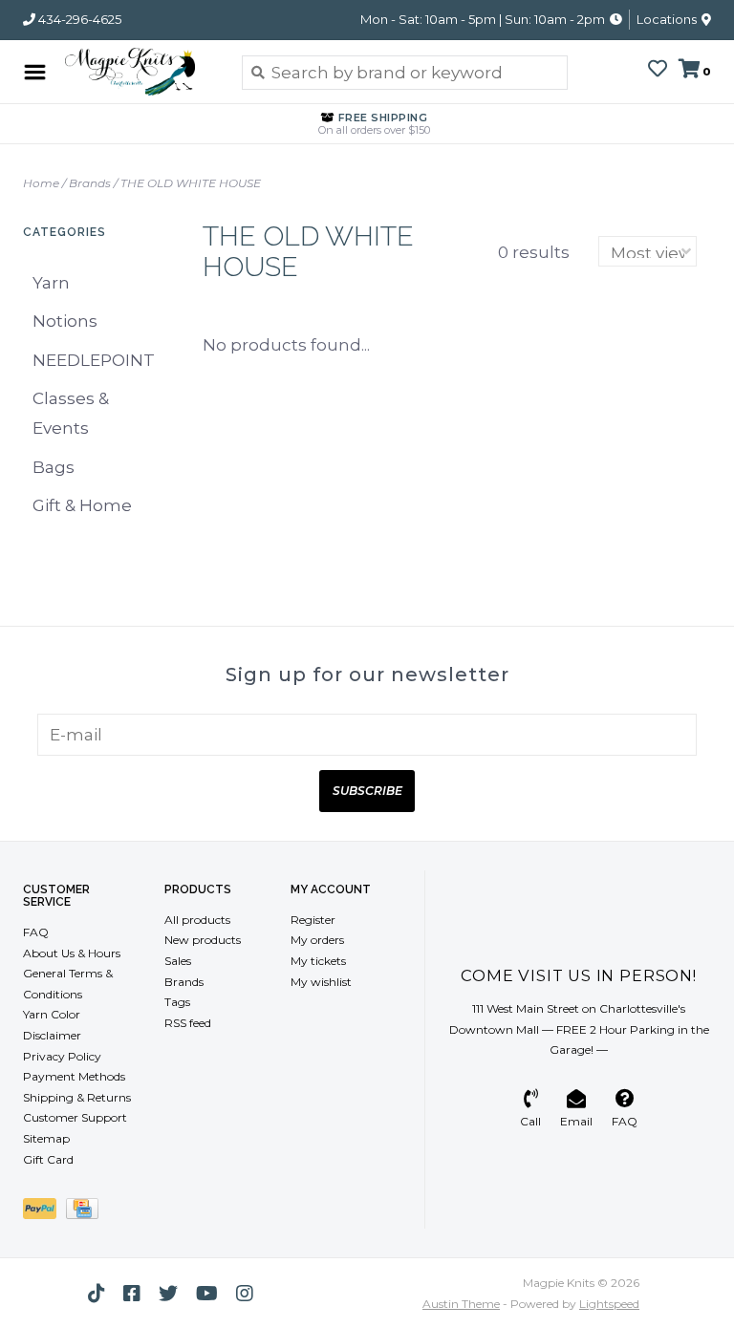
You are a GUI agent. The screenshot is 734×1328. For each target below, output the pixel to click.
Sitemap (46, 1138)
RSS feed (187, 1023)
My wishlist (321, 982)
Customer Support (75, 1117)
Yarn (51, 282)
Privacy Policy (62, 1056)
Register (313, 919)
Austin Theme (461, 1303)
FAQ (36, 932)
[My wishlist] (657, 69)
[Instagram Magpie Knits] (244, 1293)
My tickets (318, 960)
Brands (90, 183)
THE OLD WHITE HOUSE (190, 183)
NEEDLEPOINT (93, 360)
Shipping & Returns (77, 1097)
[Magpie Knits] (139, 72)
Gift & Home (82, 505)
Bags (53, 467)
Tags (177, 1002)
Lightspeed (609, 1303)
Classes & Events (70, 413)
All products (197, 919)
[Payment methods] (44, 1212)
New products (202, 939)
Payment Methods (74, 1076)
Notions (64, 321)
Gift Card (48, 1159)
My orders (317, 939)
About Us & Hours (71, 953)
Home (41, 183)
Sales (177, 960)
